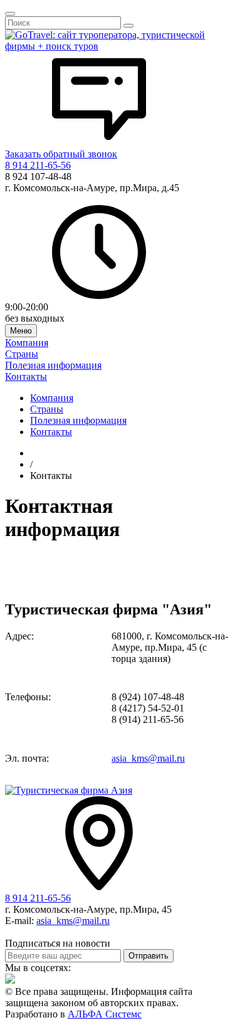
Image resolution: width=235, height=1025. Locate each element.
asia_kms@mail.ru (148, 758)
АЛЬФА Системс (105, 1014)
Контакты (26, 376)
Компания (26, 342)
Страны (21, 354)
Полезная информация (53, 365)
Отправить (148, 955)
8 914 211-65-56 (38, 165)
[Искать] (128, 26)
